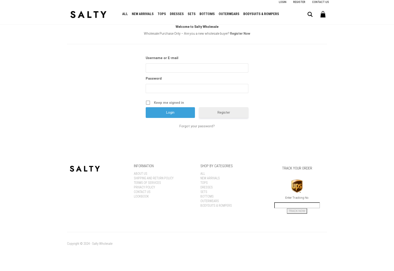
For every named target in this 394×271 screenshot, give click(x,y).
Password (154, 78)
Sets (192, 14)
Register (299, 2)
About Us (140, 173)
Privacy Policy (144, 187)
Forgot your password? (197, 126)
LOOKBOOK (141, 196)
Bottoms (207, 14)
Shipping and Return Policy (154, 178)
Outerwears (229, 14)
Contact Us (320, 2)
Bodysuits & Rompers (261, 14)
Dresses (177, 14)
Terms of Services (147, 183)
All (125, 14)
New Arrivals (143, 14)
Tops (162, 14)
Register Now (240, 33)
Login (282, 2)
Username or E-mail (162, 58)
